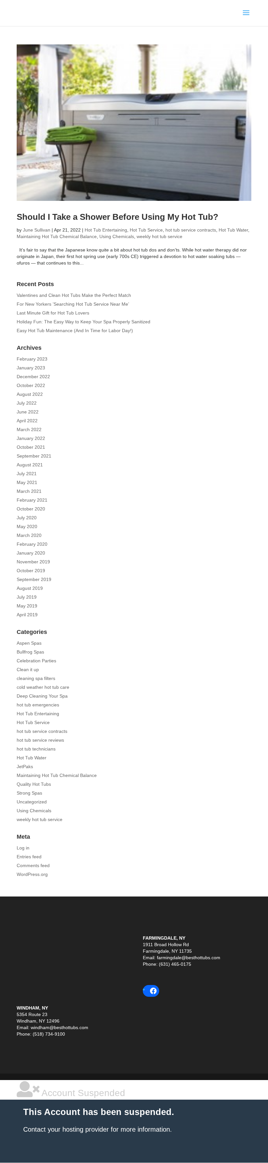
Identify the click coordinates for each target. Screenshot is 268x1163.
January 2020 (31, 553)
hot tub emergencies (38, 704)
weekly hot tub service (159, 236)
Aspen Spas (29, 643)
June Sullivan (36, 230)
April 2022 (27, 420)
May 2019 (27, 605)
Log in (23, 847)
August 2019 (30, 588)
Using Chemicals (116, 236)
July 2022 (27, 403)
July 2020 (27, 517)
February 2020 (32, 544)
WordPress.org (32, 874)
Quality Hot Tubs (34, 784)
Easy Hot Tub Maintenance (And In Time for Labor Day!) (75, 330)
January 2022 (31, 438)
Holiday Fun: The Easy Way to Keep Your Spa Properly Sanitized (83, 321)
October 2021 (31, 447)
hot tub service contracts (190, 230)
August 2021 (30, 464)
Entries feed (29, 856)
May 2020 (27, 526)
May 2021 (27, 482)
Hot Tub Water (233, 230)
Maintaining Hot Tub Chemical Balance (57, 236)
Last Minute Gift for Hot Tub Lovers (53, 312)
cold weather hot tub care (43, 687)
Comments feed (33, 865)
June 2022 (28, 411)
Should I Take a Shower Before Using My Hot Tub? (117, 217)
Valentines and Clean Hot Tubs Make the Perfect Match (74, 295)
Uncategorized (32, 801)
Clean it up (28, 669)
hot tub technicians (36, 748)
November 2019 (33, 561)
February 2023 (32, 359)
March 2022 (29, 429)
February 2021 (32, 500)
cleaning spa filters (36, 678)
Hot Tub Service (146, 230)
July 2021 (27, 473)
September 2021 (34, 456)
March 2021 (29, 491)
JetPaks (25, 766)
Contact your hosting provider (66, 1129)
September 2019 (34, 579)
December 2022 (33, 376)
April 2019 (27, 614)
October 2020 (31, 508)
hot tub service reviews (40, 740)
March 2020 (29, 535)
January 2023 (31, 367)
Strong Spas (29, 793)
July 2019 (27, 597)
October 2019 (31, 570)
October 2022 (31, 385)
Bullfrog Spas (30, 651)
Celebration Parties (36, 660)
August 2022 (30, 394)
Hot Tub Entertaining (106, 230)
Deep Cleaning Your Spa (42, 696)
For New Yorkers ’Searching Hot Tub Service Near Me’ (73, 304)
